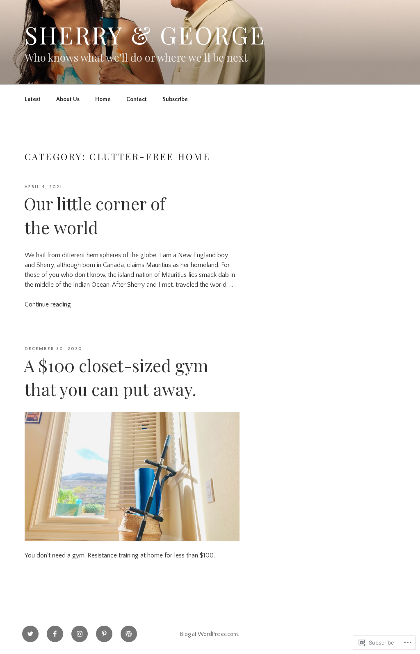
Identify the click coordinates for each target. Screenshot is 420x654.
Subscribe (175, 99)
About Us (68, 99)
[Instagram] (79, 634)
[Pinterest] (104, 634)
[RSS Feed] (129, 634)
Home (103, 99)
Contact (136, 99)
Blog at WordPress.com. (209, 634)
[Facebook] (55, 634)
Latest (33, 99)
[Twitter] (30, 634)
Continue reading (48, 304)
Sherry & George (145, 34)
